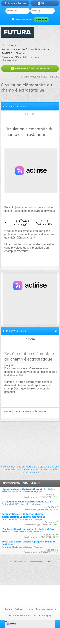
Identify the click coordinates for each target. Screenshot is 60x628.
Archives (19, 608)
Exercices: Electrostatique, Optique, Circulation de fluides (29, 543)
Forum (12, 45)
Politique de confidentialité (22, 615)
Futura (8, 608)
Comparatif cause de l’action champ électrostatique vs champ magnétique (23, 515)
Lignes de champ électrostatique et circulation (28, 489)
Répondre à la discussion (30, 68)
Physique (21, 53)
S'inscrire (44, 3)
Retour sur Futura (15, 3)
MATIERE (7, 53)
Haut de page (45, 615)
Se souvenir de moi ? (23, 19)
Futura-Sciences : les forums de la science (25, 49)
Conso (29, 608)
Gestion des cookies (46, 608)
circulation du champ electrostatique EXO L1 (27, 501)
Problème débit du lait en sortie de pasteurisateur (37, 471)
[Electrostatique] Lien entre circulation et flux (28, 529)
